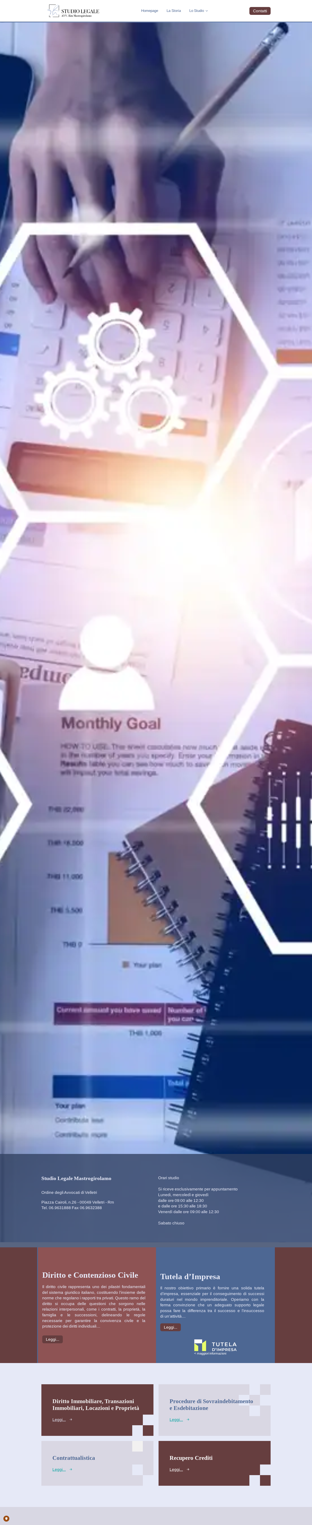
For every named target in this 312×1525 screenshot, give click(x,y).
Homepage (149, 11)
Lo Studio (196, 11)
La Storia (174, 11)
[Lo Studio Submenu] (208, 11)
